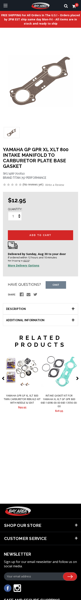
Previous (4, 378)
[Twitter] (35, 294)
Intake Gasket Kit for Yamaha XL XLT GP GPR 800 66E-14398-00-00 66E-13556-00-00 (59, 401)
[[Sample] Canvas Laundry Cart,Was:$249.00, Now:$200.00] (22, 371)
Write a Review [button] (54, 185)
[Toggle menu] (5, 5)
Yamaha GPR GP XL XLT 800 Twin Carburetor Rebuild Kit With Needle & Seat (22, 399)
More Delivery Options (23, 265)
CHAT (55, 285)
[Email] (28, 294)
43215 (26, 260)
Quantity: (15, 209)
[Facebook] (22, 294)
